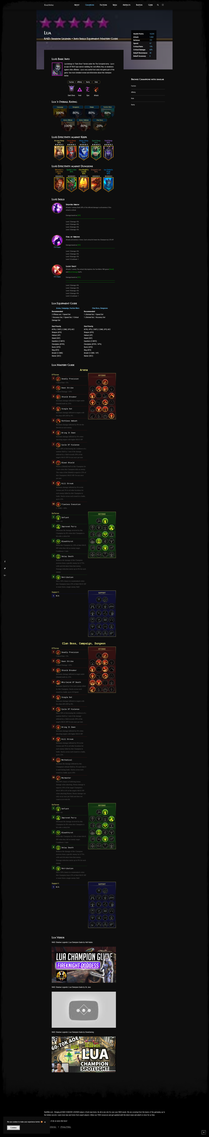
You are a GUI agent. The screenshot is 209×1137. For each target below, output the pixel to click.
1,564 (151, 37)
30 (150, 53)
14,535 (152, 34)
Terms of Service (50, 1127)
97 (150, 43)
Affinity (133, 92)
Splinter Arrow (72, 204)
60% (151, 50)
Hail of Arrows (73, 236)
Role (132, 98)
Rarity (133, 105)
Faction (133, 86)
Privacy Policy (66, 1127)
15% (151, 47)
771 (151, 40)
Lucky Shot (71, 266)
